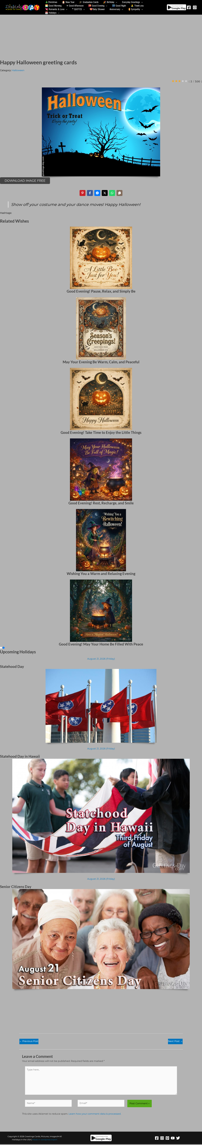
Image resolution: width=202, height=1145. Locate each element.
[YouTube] (173, 1138)
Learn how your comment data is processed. (95, 1113)
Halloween (18, 70)
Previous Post (28, 1041)
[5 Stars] (186, 81)
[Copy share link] (119, 193)
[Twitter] (178, 1138)
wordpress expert (49, 1139)
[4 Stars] (182, 81)
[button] (115, 2)
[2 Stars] (176, 81)
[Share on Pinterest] (82, 193)
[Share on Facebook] (90, 193)
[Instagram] (195, 7)
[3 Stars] (179, 81)
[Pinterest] (167, 1138)
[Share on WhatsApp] (112, 193)
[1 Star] (173, 81)
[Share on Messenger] (97, 193)
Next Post (175, 1041)
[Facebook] (189, 7)
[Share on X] (105, 193)
